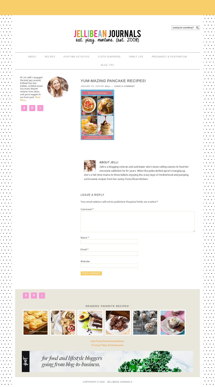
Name (85, 237)
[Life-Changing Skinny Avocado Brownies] (90, 323)
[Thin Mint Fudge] (118, 323)
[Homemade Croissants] (36, 323)
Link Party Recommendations (107, 341)
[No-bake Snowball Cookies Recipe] (145, 323)
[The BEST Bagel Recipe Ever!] (63, 323)
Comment (87, 209)
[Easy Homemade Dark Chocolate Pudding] (173, 323)
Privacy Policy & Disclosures (107, 345)
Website (85, 261)
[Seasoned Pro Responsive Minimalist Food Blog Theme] (107, 371)
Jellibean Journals (45, 32)
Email (85, 249)
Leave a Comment (124, 86)
